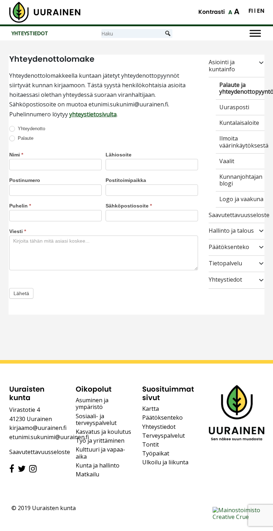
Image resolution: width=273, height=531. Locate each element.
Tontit (150, 444)
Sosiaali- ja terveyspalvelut (96, 419)
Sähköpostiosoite (129, 206)
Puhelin (20, 206)
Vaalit (226, 161)
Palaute (24, 138)
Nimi (16, 154)
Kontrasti (211, 12)
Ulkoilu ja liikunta (165, 462)
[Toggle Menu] (255, 33)
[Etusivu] (44, 12)
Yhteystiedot (225, 279)
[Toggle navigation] (219, 296)
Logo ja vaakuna (241, 199)
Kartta (150, 409)
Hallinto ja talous (231, 230)
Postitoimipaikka (126, 180)
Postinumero (24, 180)
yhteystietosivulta (93, 114)
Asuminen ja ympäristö (92, 403)
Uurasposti (234, 107)
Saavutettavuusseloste (239, 215)
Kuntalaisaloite (239, 123)
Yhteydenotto (30, 128)
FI (250, 11)
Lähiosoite (119, 154)
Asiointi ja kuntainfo (222, 65)
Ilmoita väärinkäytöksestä (243, 142)
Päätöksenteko (229, 247)
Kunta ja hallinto (97, 465)
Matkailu (87, 474)
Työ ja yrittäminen (100, 440)
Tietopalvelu (225, 263)
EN (260, 11)
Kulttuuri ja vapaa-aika (100, 453)
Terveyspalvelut (163, 435)
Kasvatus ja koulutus (103, 432)
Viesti (17, 231)
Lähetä (21, 293)
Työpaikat (155, 453)
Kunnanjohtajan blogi (240, 180)
